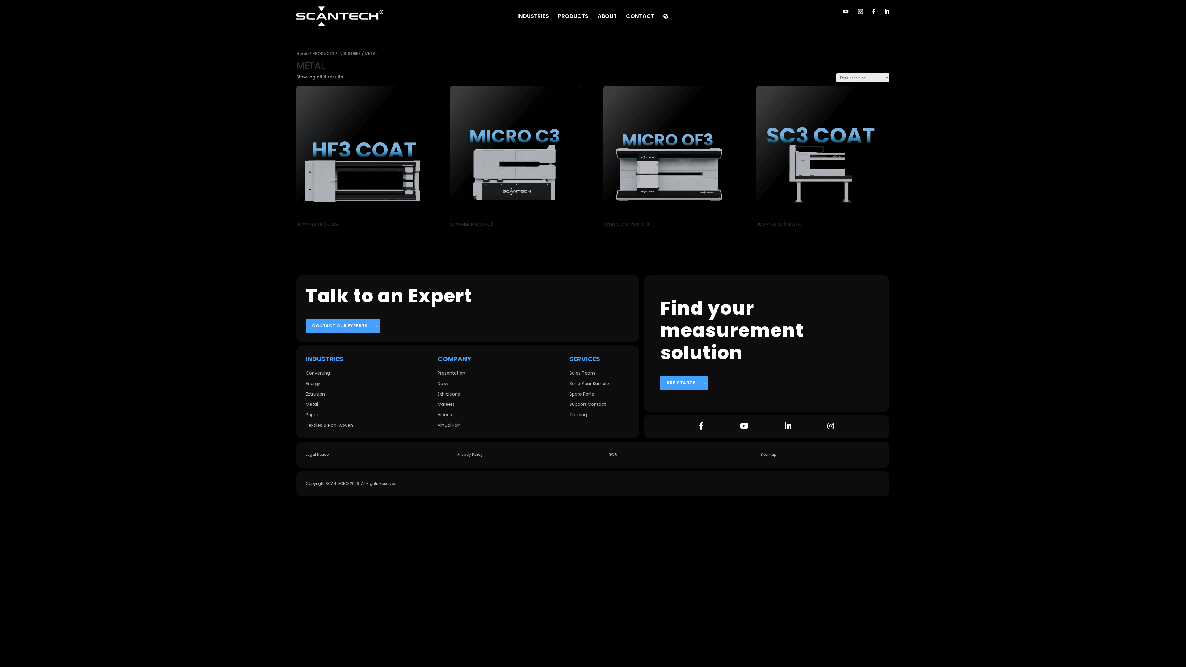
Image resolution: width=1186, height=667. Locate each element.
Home (302, 54)
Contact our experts (340, 326)
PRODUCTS (323, 54)
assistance (681, 383)
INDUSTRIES (350, 54)
